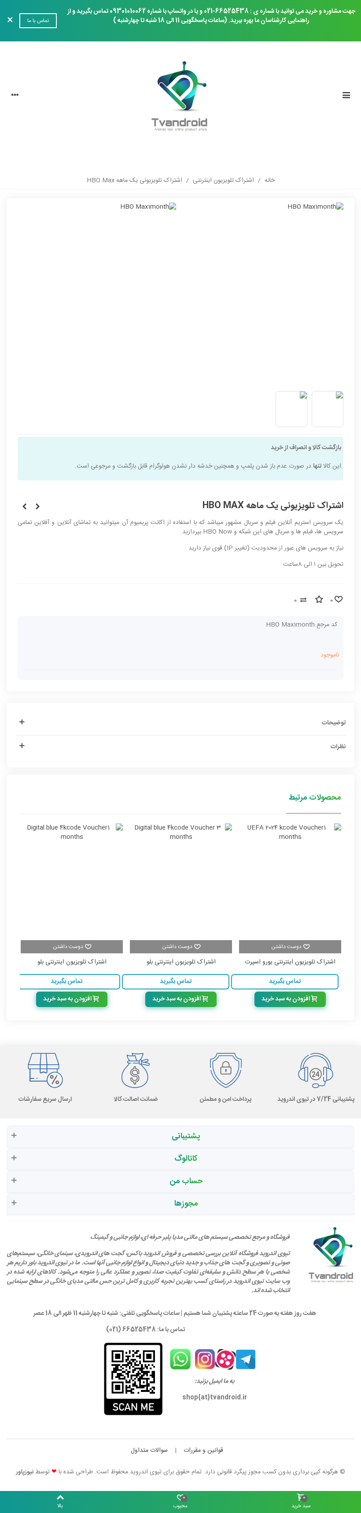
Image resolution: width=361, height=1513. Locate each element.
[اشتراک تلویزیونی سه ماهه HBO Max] (24, 507)
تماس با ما (38, 20)
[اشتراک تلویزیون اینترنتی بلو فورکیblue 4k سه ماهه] (181, 881)
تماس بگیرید (285, 981)
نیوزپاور (24, 1472)
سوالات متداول (149, 1450)
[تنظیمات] (15, 96)
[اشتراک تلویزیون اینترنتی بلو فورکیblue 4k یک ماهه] (72, 881)
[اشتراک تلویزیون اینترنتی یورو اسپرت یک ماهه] (290, 881)
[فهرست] (346, 96)
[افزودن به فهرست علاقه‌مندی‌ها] (318, 600)
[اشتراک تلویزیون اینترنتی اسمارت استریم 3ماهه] (37, 507)
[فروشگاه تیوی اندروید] (180, 96)
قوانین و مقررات (203, 1450)
